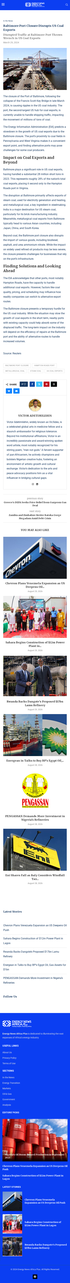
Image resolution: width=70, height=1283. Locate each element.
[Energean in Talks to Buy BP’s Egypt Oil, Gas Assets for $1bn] (35, 735)
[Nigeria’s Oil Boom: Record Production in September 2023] (35, 1140)
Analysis (6, 1105)
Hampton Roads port (44, 365)
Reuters (17, 353)
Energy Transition (11, 1083)
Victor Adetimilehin (35, 415)
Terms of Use (8, 1063)
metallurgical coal (15, 371)
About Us (7, 1052)
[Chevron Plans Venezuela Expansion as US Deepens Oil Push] (35, 558)
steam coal (35, 371)
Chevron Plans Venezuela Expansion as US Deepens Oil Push (45, 1201)
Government (8, 1099)
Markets (6, 1088)
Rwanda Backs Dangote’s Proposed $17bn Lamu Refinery (46, 1246)
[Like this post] (25, 384)
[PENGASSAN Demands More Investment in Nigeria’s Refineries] (35, 791)
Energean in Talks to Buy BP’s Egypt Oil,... (35, 760)
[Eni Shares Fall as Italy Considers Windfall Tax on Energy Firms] (35, 850)
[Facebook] (35, 1276)
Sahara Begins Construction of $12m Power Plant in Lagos (43, 1224)
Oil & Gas (7, 1094)
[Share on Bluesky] (9, 391)
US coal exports (55, 371)
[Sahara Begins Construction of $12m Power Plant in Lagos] (35, 617)
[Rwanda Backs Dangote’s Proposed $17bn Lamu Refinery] (35, 676)
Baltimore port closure (17, 365)
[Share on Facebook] (32, 384)
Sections (8, 1071)
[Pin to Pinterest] (46, 384)
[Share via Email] (16, 391)
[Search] (66, 5)
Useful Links (10, 1046)
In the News (8, 1077)
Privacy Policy (9, 1058)
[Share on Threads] (54, 384)
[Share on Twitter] (39, 384)
